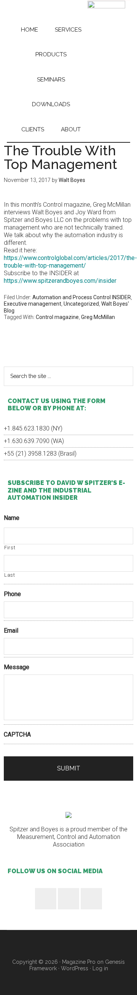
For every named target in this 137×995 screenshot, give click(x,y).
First (9, 547)
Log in (100, 968)
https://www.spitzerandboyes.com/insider (60, 280)
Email (11, 630)
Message (16, 667)
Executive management (32, 304)
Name (11, 517)
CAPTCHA (17, 734)
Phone (12, 594)
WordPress (74, 968)
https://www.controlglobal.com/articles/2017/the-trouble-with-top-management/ (70, 261)
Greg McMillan (98, 317)
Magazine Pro (79, 962)
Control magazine (57, 317)
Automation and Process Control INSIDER (81, 297)
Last (9, 575)
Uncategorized (81, 304)
